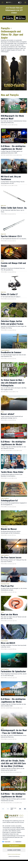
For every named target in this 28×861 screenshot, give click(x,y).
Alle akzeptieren (14, 845)
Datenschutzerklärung (14, 856)
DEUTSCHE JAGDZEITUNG (6, 155)
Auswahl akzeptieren (14, 850)
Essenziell (7, 841)
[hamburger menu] (2, 2)
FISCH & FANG (4, 124)
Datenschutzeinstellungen (14, 854)
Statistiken (18, 841)
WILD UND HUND (4, 391)
